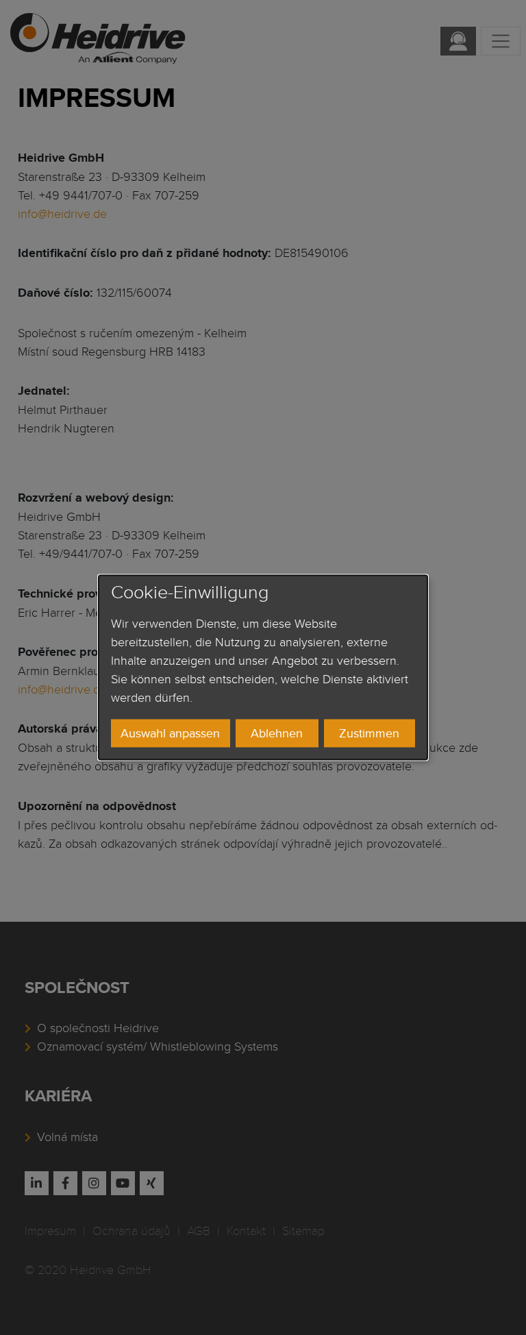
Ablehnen (277, 733)
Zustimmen (369, 733)
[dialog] (263, 667)
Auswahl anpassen (170, 733)
